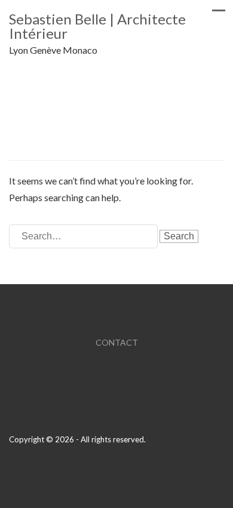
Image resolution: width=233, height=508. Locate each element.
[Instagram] (220, 472)
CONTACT (117, 342)
